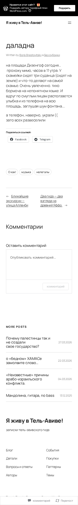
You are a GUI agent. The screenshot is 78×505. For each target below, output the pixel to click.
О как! (12, 172)
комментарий (55, 286)
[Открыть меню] (69, 22)
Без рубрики (52, 55)
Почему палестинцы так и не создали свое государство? (28, 342)
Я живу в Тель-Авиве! (24, 22)
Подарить (64, 8)
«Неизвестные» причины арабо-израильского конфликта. (27, 379)
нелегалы (42, 172)
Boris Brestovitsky (30, 55)
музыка (26, 172)
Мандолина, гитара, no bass (30, 395)
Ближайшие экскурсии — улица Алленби (17, 200)
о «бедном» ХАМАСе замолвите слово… (24, 360)
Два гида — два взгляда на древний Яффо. (51, 200)
